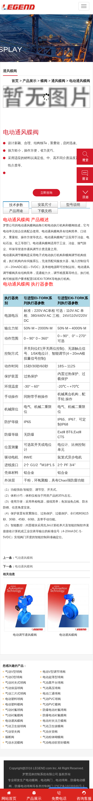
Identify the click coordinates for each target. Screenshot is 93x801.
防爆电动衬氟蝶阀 (54, 715)
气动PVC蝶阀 (52, 704)
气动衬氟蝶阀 (14, 715)
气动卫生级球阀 (15, 726)
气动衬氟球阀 (14, 710)
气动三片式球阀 (15, 693)
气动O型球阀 (13, 677)
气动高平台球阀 (53, 682)
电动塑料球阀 (14, 699)
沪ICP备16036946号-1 (69, 786)
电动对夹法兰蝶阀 (54, 720)
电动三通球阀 (52, 693)
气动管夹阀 (12, 731)
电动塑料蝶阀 (14, 704)
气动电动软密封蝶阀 (56, 742)
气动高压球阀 (52, 688)
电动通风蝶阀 (79, 81)
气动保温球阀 (14, 688)
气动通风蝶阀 (24, 558)
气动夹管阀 (50, 731)
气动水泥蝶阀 (14, 742)
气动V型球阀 (13, 671)
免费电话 (59, 798)
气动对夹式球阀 (15, 682)
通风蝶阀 (58, 81)
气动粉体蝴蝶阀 (53, 737)
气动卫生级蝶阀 (53, 726)
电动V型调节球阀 (54, 671)
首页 (15, 81)
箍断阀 (9, 737)
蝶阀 (43, 81)
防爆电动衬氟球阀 (54, 710)
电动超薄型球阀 (53, 677)
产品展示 (29, 81)
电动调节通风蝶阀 (25, 635)
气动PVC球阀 (52, 699)
